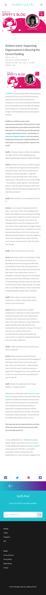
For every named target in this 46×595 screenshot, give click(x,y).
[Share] (6, 477)
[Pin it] (29, 477)
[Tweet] (17, 477)
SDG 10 (25, 63)
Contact (6, 568)
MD (20, 63)
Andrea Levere (11, 63)
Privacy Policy (8, 559)
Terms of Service (9, 555)
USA (14, 65)
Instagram (7, 537)
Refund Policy (8, 563)
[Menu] (41, 4)
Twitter (6, 533)
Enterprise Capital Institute (15, 136)
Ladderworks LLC (31, 587)
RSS (5, 541)
